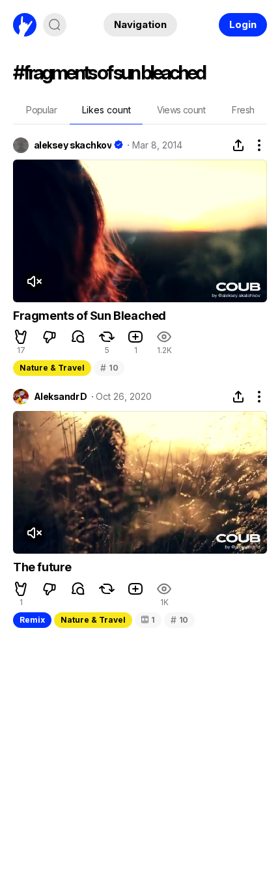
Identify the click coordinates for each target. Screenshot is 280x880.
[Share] (238, 145)
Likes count (106, 109)
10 (109, 367)
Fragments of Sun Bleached (89, 315)
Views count (181, 109)
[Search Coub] (54, 24)
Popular (41, 109)
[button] (21, 337)
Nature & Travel (52, 368)
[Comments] (78, 337)
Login (243, 24)
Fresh (243, 109)
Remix (32, 620)
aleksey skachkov (72, 145)
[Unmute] (33, 281)
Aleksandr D (60, 396)
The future (42, 567)
